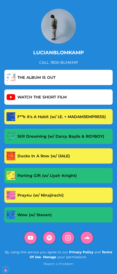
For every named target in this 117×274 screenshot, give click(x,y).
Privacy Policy (81, 252)
